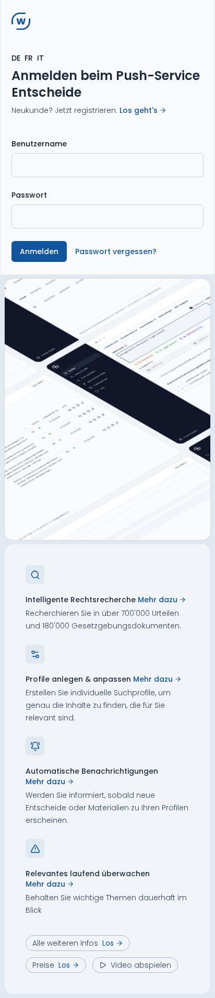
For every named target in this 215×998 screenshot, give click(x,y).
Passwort (29, 195)
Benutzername (39, 144)
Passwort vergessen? (116, 251)
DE (15, 58)
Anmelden (39, 251)
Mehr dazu (157, 599)
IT (40, 58)
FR (29, 58)
